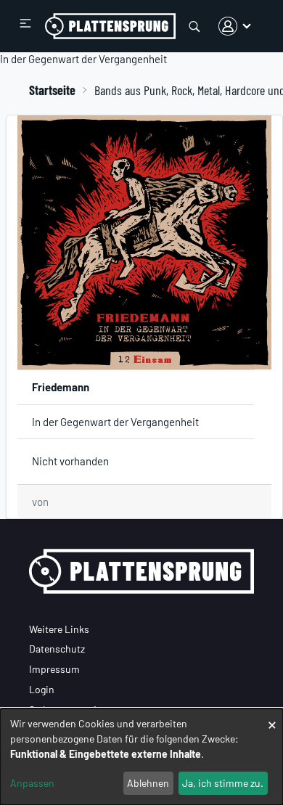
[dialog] (141, 756)
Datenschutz (57, 648)
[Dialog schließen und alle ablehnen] (272, 717)
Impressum (54, 669)
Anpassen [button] (32, 783)
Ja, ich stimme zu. (222, 783)
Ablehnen (148, 783)
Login (41, 689)
